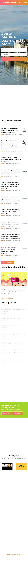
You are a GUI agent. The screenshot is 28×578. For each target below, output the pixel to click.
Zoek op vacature (7, 413)
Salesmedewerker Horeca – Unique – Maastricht (13, 361)
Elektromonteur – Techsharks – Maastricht (12, 318)
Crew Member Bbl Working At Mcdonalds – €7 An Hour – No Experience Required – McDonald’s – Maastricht (13, 352)
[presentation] (1, 471)
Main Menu (25, 2)
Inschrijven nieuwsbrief (7, 298)
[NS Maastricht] (21, 466)
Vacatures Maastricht (10, 2)
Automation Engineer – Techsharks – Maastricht (13, 343)
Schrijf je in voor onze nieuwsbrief (14, 554)
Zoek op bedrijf (18, 413)
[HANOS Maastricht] (6, 466)
